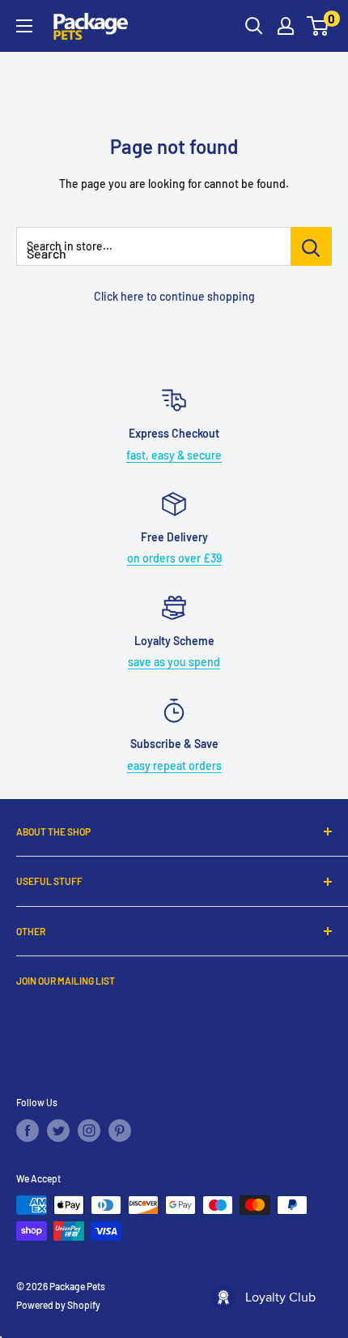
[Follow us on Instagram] (89, 1130)
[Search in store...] (311, 246)
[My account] (286, 26)
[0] (318, 26)
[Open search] (254, 26)
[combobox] (153, 246)
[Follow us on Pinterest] (119, 1130)
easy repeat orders (174, 765)
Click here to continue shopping (174, 296)
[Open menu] (24, 25)
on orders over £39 (174, 558)
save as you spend (174, 662)
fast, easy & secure (174, 455)
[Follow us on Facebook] (27, 1130)
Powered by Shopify (58, 1304)
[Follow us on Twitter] (58, 1130)
